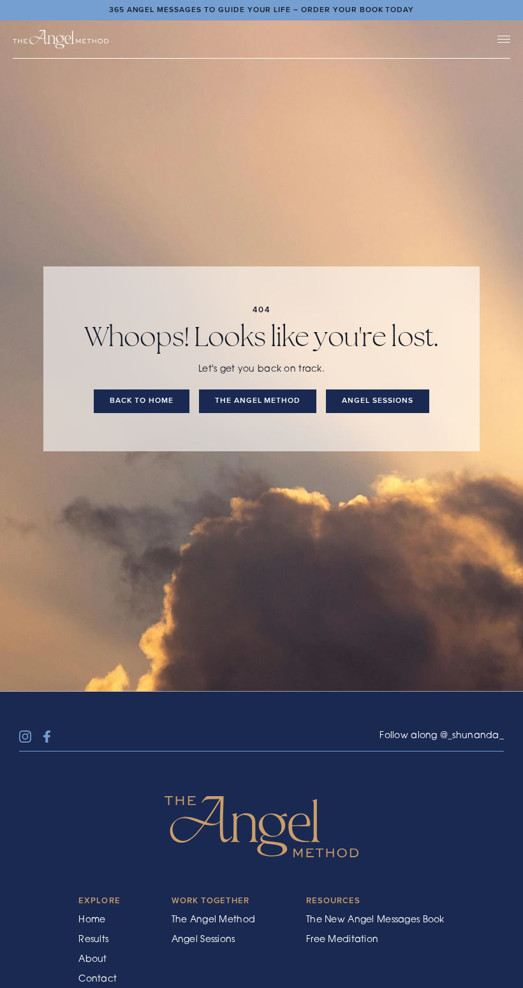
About (92, 959)
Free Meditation (342, 940)
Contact (97, 979)
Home (91, 920)
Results (93, 940)
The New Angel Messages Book (375, 920)
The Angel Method (213, 920)
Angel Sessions (203, 940)
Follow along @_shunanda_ (441, 736)
